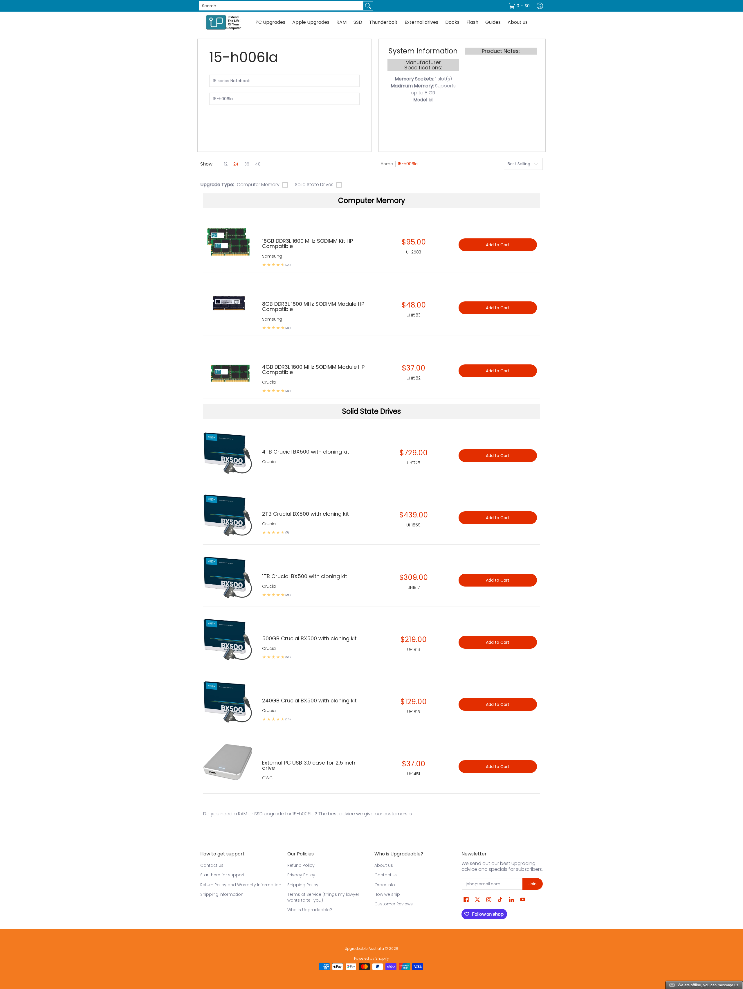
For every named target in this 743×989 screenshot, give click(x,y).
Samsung (272, 256)
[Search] (368, 5)
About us (383, 865)
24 (236, 164)
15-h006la (408, 164)
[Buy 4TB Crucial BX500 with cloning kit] (228, 452)
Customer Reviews (393, 904)
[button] (466, 900)
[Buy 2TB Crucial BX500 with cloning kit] (228, 515)
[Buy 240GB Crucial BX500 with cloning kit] (228, 701)
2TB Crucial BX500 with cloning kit (305, 513)
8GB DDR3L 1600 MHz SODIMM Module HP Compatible (313, 306)
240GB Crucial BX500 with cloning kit (309, 700)
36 (246, 164)
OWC (267, 778)
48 (258, 164)
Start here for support (222, 875)
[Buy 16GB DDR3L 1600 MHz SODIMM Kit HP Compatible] (228, 242)
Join (533, 884)
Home (387, 164)
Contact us (211, 865)
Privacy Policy (301, 875)
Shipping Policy (302, 885)
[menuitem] (519, 6)
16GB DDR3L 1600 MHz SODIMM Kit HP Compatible (307, 243)
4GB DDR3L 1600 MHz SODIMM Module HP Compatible (313, 369)
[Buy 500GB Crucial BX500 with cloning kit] (228, 639)
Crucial (269, 462)
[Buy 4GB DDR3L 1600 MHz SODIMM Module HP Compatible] (228, 368)
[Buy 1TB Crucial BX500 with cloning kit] (228, 577)
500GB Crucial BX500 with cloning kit (309, 638)
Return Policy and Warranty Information (240, 885)
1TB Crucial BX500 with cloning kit (304, 576)
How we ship (387, 894)
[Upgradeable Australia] (223, 22)
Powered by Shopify (371, 958)
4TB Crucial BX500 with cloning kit (305, 451)
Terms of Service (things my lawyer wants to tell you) (323, 897)
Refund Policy (301, 865)
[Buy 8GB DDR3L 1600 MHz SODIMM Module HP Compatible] (228, 305)
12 (226, 164)
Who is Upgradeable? (309, 910)
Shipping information (222, 894)
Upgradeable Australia (364, 948)
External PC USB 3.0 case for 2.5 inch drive (308, 765)
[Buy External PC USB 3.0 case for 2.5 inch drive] (228, 763)
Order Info (384, 885)
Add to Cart (497, 455)
